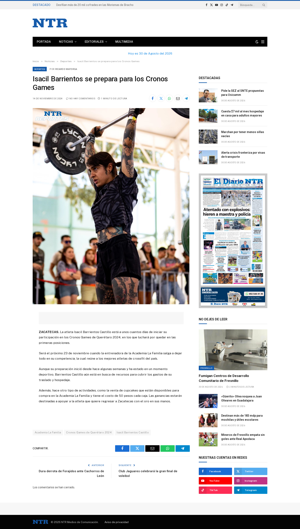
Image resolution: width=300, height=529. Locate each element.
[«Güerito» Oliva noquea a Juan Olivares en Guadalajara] (208, 401)
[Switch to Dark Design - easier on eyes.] (256, 41)
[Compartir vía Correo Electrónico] (177, 98)
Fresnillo (206, 368)
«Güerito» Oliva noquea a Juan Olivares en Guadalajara (241, 398)
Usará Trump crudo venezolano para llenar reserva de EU (93, 5)
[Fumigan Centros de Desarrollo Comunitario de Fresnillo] (233, 349)
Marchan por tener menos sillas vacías (242, 134)
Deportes (39, 69)
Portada (44, 41)
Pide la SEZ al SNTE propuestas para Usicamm (242, 92)
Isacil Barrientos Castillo (133, 432)
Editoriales (94, 41)
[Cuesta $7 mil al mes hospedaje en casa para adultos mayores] (208, 116)
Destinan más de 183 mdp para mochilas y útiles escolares (242, 417)
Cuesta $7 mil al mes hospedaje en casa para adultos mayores (242, 113)
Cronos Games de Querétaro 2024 (89, 432)
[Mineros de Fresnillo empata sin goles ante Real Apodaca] (208, 439)
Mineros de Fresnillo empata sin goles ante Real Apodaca (243, 437)
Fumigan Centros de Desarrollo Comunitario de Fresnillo (224, 378)
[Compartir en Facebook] (152, 98)
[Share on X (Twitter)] (161, 98)
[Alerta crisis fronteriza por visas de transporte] (208, 157)
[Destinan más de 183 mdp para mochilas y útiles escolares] (208, 420)
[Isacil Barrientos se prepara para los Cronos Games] (111, 303)
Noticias (66, 41)
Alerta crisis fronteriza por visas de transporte (243, 154)
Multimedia (124, 41)
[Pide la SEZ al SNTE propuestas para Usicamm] (208, 95)
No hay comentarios (82, 98)
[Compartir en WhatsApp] (169, 98)
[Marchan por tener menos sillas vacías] (208, 137)
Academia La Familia (48, 432)
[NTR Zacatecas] (50, 23)
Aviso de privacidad (116, 522)
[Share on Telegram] (186, 98)
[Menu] (262, 41)
